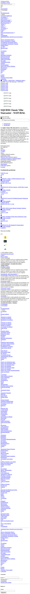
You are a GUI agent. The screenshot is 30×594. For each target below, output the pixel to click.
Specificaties (7, 125)
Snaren (2, 359)
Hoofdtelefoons (4, 428)
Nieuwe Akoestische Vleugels (8, 533)
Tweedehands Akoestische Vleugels (9, 536)
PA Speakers (4, 468)
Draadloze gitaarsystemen (7, 386)
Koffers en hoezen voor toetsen (8, 461)
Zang (2, 525)
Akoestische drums (5, 390)
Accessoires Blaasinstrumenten (8, 439)
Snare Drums (4, 395)
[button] (1, 38)
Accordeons (3, 311)
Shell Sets (3, 394)
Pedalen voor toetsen (6, 464)
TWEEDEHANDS (5, 554)
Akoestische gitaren (5, 332)
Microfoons (3, 425)
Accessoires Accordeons (6, 327)
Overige (3, 497)
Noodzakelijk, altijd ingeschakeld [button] (9, 274)
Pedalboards (4, 357)
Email (2, 577)
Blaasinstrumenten (5, 432)
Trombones (3, 435)
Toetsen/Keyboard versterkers (8, 456)
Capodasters (4, 374)
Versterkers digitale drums (7, 401)
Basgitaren (3, 335)
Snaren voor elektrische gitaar (8, 362)
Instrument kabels (5, 513)
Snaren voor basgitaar (6, 366)
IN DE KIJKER (5, 557)
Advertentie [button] (4, 295)
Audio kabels (4, 516)
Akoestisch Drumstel (6, 393)
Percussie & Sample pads (7, 402)
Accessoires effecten (6, 355)
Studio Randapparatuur (6, 431)
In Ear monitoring (5, 473)
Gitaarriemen (4, 379)
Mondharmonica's (5, 443)
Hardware (3, 405)
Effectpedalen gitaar (5, 352)
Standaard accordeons (6, 317)
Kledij (2, 494)
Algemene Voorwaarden (6, 570)
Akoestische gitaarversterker (7, 343)
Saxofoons (3, 440)
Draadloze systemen (5, 475)
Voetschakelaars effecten (7, 356)
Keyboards (3, 452)
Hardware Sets (4, 408)
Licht (2, 519)
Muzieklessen (4, 560)
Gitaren (2, 546)
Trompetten (3, 445)
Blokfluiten (3, 438)
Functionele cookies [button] (6, 281)
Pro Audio (3, 553)
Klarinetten (3, 436)
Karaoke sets (4, 485)
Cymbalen (3, 415)
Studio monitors (4, 429)
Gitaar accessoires (5, 371)
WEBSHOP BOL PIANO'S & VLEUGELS (11, 529)
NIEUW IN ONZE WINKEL (8, 558)
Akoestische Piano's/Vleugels (8, 449)
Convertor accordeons (6, 318)
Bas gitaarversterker (5, 345)
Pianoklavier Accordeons (7, 320)
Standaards (3, 509)
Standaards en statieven (6, 474)
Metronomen (4, 504)
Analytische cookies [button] (6, 288)
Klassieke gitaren (5, 331)
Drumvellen (3, 418)
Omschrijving (7, 123)
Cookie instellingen (5, 258)
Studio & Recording (5, 422)
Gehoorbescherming (5, 477)
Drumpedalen (4, 411)
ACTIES (3, 539)
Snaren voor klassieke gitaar (7, 364)
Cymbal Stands (4, 409)
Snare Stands (4, 412)
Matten (2, 495)
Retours (2, 568)
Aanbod (5, 80)
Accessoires (3, 404)
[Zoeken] (2, 6)
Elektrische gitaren (20, 80)
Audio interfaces (5, 426)
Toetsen (2, 446)
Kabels (2, 511)
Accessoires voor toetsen (7, 459)
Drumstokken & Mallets (6, 416)
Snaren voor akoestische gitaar (8, 363)
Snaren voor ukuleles (6, 369)
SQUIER (3, 150)
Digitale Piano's (4, 450)
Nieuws (2, 563)
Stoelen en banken (5, 506)
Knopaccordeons (5, 314)
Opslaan (15, 302)
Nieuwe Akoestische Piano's (7, 532)
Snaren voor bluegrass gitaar (7, 367)
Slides (2, 383)
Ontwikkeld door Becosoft (7, 254)
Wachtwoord (4, 579)
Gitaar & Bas (11, 80)
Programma (3, 561)
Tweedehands (4, 526)
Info (2, 564)
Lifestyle (3, 487)
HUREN (3, 556)
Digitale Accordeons (6, 325)
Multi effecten (4, 350)
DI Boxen (3, 480)
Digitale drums (4, 397)
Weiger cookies (4, 265)
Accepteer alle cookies (16, 263)
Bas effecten (4, 353)
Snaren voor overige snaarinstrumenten (10, 370)
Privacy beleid (4, 256)
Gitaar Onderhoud (5, 377)
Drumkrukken (4, 414)
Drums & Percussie (5, 387)
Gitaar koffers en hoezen (7, 376)
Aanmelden (3, 581)
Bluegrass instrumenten (6, 338)
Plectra (2, 381)
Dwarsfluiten (4, 442)
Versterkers (3, 339)
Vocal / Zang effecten (6, 523)
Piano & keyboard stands (7, 463)
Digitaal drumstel (5, 400)
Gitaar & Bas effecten (6, 348)
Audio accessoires (5, 481)
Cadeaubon (3, 571)
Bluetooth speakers (5, 478)
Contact (2, 255)
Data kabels (3, 518)
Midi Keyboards (5, 453)
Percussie (3, 419)
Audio (2, 466)
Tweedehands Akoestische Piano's (9, 535)
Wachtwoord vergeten (6, 582)
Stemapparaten (4, 384)
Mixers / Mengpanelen (6, 470)
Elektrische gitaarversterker (7, 342)
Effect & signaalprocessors (7, 520)
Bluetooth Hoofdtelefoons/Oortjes (9, 490)
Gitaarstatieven (4, 380)
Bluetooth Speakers (5, 491)
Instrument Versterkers (6, 547)
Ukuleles (3, 336)
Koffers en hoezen (5, 421)
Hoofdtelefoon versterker (7, 346)
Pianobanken (4, 457)
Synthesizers (4, 454)
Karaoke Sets (4, 492)
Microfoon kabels (5, 515)
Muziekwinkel (4, 540)
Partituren (3, 501)
